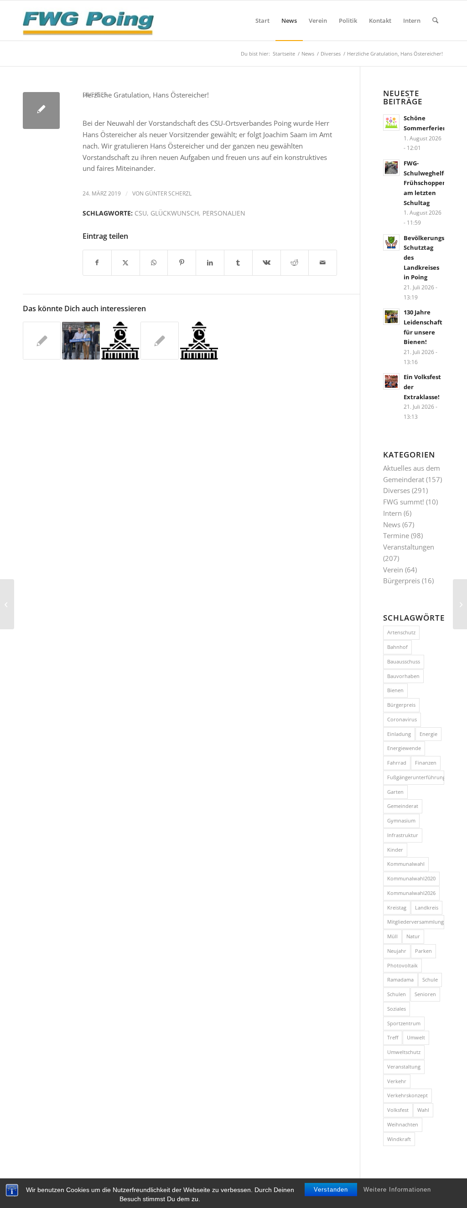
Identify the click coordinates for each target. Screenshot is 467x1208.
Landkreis (426, 907)
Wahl (423, 1109)
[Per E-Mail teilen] (323, 262)
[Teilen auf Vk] (266, 262)
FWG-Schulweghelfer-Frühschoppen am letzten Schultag (428, 183)
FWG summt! (403, 501)
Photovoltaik (402, 965)
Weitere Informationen (397, 1189)
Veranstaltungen (408, 546)
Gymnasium (401, 820)
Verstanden (331, 1189)
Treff (392, 1037)
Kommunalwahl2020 (411, 878)
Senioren (425, 994)
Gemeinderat (402, 805)
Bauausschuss (403, 661)
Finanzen (425, 762)
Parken (423, 950)
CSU (141, 213)
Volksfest (398, 1109)
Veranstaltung (403, 1066)
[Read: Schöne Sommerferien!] (391, 122)
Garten (395, 791)
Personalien (223, 213)
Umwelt (416, 1037)
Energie (428, 733)
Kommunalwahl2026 (411, 892)
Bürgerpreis (401, 580)
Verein (393, 569)
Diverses (95, 94)
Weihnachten (402, 1124)
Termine (396, 535)
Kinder (395, 849)
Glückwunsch (174, 213)
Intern (392, 513)
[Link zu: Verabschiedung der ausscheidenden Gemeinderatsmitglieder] (81, 341)
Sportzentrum (403, 1023)
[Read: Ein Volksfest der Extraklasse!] (391, 381)
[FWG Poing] (88, 20)
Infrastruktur (402, 835)
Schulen (396, 994)
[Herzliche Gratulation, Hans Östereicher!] (41, 110)
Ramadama (400, 979)
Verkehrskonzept (407, 1095)
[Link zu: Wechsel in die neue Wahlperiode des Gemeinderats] (120, 341)
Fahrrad (396, 762)
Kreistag (396, 907)
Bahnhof (397, 646)
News (391, 524)
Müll (392, 936)
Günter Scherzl (168, 193)
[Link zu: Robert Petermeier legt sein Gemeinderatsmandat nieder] (42, 341)
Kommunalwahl (406, 863)
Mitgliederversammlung (415, 921)
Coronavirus (402, 719)
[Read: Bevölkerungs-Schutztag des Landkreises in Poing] (391, 242)
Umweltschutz (403, 1052)
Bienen (395, 690)
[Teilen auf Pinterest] (182, 262)
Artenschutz (401, 632)
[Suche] (435, 20)
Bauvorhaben (403, 676)
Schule (430, 979)
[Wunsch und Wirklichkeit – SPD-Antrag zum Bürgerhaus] (7, 604)
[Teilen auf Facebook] (97, 262)
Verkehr (396, 1081)
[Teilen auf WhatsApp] (154, 262)
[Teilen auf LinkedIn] (210, 262)
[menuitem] (262, 20)
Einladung (399, 733)
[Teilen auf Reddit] (295, 262)
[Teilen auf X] (126, 262)
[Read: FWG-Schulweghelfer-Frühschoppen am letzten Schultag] (391, 167)
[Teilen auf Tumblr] (238, 262)
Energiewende (404, 748)
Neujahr (396, 950)
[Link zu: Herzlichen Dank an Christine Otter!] (159, 341)
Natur (413, 936)
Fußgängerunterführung (415, 777)
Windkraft (399, 1139)
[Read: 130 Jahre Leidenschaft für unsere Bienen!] (391, 316)
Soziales (396, 1008)
